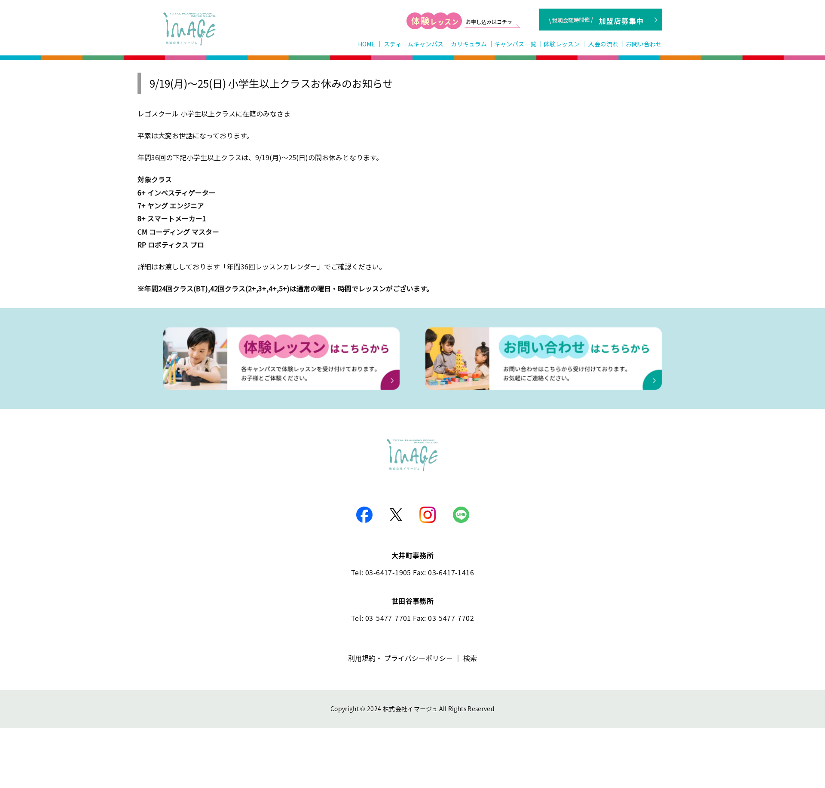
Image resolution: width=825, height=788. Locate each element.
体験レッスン (562, 44)
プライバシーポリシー (418, 658)
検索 (470, 658)
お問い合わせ (644, 44)
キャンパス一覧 (515, 44)
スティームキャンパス (413, 44)
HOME (366, 44)
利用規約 (362, 658)
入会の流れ (603, 44)
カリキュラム (469, 44)
